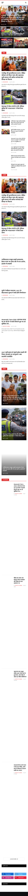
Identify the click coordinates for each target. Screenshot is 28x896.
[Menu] (3, 2)
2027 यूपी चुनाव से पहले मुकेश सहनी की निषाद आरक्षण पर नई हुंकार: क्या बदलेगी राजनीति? (17, 148)
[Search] (25, 2)
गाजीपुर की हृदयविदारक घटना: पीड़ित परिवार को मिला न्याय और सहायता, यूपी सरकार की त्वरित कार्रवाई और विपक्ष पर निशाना (13, 18)
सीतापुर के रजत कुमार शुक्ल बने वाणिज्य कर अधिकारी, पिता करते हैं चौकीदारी (18, 166)
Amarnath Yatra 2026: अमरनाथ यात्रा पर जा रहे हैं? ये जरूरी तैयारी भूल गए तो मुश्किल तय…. (18, 140)
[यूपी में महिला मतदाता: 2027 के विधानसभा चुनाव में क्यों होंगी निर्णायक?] (6, 131)
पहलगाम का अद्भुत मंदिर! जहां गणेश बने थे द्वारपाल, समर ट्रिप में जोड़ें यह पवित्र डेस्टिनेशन (20, 674)
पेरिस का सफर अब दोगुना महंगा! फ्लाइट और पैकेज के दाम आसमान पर (18, 157)
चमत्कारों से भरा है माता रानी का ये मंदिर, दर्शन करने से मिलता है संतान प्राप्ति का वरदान (20, 767)
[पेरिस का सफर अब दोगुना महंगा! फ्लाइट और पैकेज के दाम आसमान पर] (6, 157)
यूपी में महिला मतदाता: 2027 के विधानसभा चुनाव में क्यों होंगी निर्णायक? (21, 44)
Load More (13, 859)
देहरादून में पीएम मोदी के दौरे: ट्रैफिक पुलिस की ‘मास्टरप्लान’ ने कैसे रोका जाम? (12, 34)
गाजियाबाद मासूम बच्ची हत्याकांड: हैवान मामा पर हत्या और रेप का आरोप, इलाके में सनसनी (6, 44)
